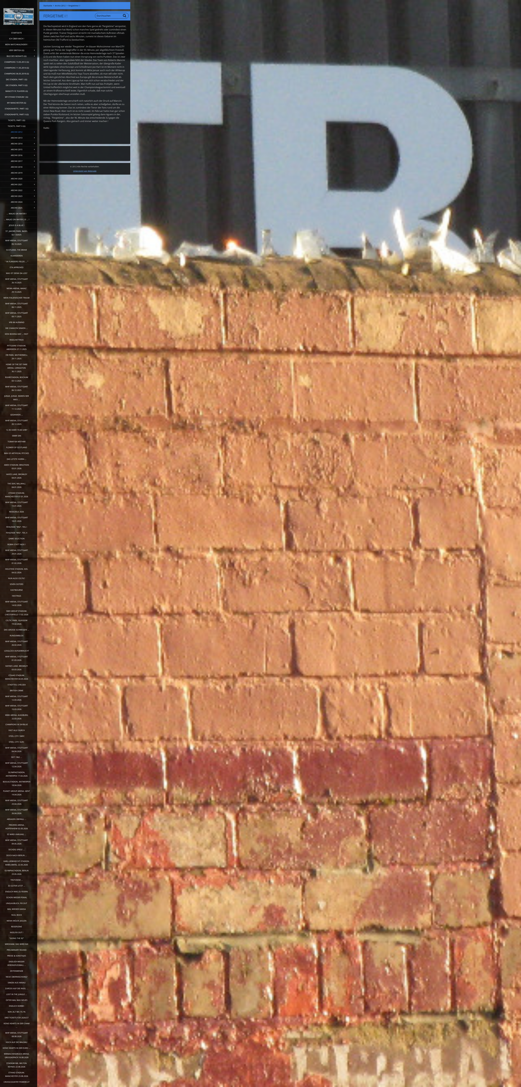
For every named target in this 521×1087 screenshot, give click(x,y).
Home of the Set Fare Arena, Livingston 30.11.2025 (16, 368)
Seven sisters (16, 584)
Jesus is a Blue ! (16, 225)
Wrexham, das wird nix (16, 944)
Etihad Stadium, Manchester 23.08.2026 (16, 1074)
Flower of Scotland (16, 447)
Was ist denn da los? (16, 273)
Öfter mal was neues (16, 1000)
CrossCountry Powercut (17, 1082)
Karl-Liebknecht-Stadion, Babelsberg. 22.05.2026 (17, 863)
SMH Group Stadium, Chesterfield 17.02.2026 (16, 613)
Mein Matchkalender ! (16, 44)
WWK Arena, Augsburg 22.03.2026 (16, 717)
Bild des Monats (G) (16, 56)
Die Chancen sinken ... (16, 328)
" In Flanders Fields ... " (16, 261)
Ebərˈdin (16, 435)
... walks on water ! (17, 213)
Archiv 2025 (16, 207)
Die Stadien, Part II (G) (16, 85)
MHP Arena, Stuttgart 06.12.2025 (16, 388)
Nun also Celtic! (16, 578)
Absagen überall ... (16, 819)
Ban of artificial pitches (16, 453)
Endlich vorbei (16, 1006)
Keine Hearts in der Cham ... (17, 1025)
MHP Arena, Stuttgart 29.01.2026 (16, 552)
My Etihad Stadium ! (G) (16, 97)
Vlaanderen (16, 255)
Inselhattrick (16, 340)
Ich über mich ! (16, 38)
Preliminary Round (16, 950)
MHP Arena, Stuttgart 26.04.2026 (16, 811)
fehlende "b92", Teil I (16, 527)
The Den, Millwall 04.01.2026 (16, 485)
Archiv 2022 (16, 190)
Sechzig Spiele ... (16, 849)
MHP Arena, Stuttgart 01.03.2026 (16, 658)
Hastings (16, 596)
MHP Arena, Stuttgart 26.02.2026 (16, 643)
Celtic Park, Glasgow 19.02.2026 (16, 622)
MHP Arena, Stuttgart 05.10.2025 (16, 242)
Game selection (17, 538)
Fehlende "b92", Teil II (16, 532)
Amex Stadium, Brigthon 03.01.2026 (16, 467)
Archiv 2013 (16, 137)
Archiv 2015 (16, 149)
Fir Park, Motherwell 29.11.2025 (17, 357)
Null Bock (16, 915)
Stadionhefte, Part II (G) (16, 114)
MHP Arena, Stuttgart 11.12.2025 (16, 407)
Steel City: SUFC (16, 742)
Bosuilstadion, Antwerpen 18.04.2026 (16, 783)
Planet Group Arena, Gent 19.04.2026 (16, 793)
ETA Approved (16, 267)
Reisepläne (16, 926)
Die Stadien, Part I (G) (16, 79)
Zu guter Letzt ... (16, 885)
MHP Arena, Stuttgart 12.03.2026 (16, 698)
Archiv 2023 (16, 196)
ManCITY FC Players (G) (16, 91)
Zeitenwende (16, 971)
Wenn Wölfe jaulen (16, 920)
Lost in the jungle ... (16, 994)
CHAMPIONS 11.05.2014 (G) (16, 67)
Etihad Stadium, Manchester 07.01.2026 (16, 495)
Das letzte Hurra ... (16, 459)
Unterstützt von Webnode (84, 171)
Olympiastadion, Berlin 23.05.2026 (17, 872)
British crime (16, 690)
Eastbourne (16, 590)
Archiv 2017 (16, 161)
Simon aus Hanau (17, 982)
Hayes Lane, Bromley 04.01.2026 (16, 476)
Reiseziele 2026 (16, 511)
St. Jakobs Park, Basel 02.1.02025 (17, 233)
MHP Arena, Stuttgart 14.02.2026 (16, 603)
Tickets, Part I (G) (16, 120)
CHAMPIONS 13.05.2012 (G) (16, 62)
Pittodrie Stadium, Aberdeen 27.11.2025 (17, 347)
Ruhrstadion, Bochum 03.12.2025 (16, 379)
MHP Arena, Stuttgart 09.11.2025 (16, 315)
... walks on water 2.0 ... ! (16, 219)
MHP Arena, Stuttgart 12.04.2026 (16, 765)
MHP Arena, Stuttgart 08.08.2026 (16, 1035)
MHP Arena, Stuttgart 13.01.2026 (16, 504)
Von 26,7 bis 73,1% (17, 1011)
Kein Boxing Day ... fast (16, 334)
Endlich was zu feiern (16, 891)
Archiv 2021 (16, 184)
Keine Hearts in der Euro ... (16, 1048)
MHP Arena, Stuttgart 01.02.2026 (16, 561)
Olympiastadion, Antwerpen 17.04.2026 (17, 774)
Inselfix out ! (16, 932)
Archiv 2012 (16, 132)
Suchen (124, 16)
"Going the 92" (16, 938)
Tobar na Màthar (17, 441)
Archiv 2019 (16, 172)
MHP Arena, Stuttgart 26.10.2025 (16, 281)
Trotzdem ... (16, 880)
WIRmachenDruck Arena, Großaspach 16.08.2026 (16, 1056)
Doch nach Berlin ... (16, 855)
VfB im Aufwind (16, 322)
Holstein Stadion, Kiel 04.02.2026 (16, 571)
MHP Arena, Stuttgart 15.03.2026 (16, 707)
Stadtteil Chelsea (17, 684)
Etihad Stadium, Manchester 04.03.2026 (16, 677)
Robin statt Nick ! (16, 544)
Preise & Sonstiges (16, 955)
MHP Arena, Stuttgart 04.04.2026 (16, 749)
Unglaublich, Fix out (16, 903)
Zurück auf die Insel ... (16, 988)
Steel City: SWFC (17, 736)
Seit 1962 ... (16, 757)
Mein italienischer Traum (17, 297)
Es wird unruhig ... (16, 834)
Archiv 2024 (16, 202)
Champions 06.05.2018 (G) (16, 73)
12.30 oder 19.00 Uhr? (16, 430)
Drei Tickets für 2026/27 (16, 1017)
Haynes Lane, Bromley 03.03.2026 (16, 668)
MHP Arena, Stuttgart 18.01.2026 (16, 519)
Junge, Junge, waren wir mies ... (16, 398)
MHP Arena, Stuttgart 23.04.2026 (16, 802)
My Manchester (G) (16, 102)
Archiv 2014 (16, 143)
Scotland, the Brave (16, 250)
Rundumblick (16, 635)
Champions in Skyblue (16, 724)
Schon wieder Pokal (16, 897)
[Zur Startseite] (18, 13)
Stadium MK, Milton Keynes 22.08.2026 (16, 1065)
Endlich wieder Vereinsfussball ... (16, 963)
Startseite (16, 32)
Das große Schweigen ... (16, 629)
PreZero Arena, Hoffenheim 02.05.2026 (16, 827)
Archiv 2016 (16, 155)
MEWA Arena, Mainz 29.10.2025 (16, 290)
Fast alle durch (17, 730)
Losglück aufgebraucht (16, 650)
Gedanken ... (16, 414)
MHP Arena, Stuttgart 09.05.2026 (16, 842)
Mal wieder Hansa (16, 909)
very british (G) (16, 50)
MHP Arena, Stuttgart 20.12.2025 (16, 422)
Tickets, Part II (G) (16, 126)
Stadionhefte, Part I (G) (16, 108)
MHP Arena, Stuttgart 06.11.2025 (16, 305)
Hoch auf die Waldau (16, 1042)
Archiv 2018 (16, 167)
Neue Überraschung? (16, 976)
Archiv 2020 (16, 178)
